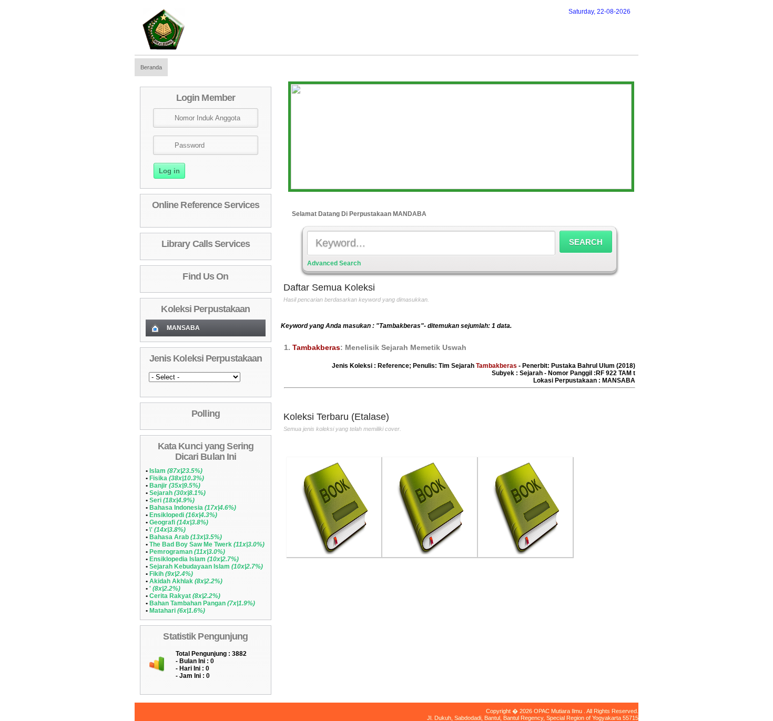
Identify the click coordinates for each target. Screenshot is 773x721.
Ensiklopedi (183, 515)
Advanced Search (334, 263)
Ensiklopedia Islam (194, 559)
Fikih (171, 574)
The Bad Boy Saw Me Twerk (207, 544)
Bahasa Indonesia (192, 507)
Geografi (178, 522)
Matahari (177, 610)
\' (167, 529)
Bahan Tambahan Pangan (202, 603)
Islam (175, 471)
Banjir (174, 485)
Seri (172, 500)
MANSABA (183, 328)
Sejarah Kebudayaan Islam (206, 566)
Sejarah (177, 493)
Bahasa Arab (185, 537)
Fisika (176, 478)
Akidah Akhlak (185, 581)
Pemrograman (187, 551)
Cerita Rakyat (184, 596)
